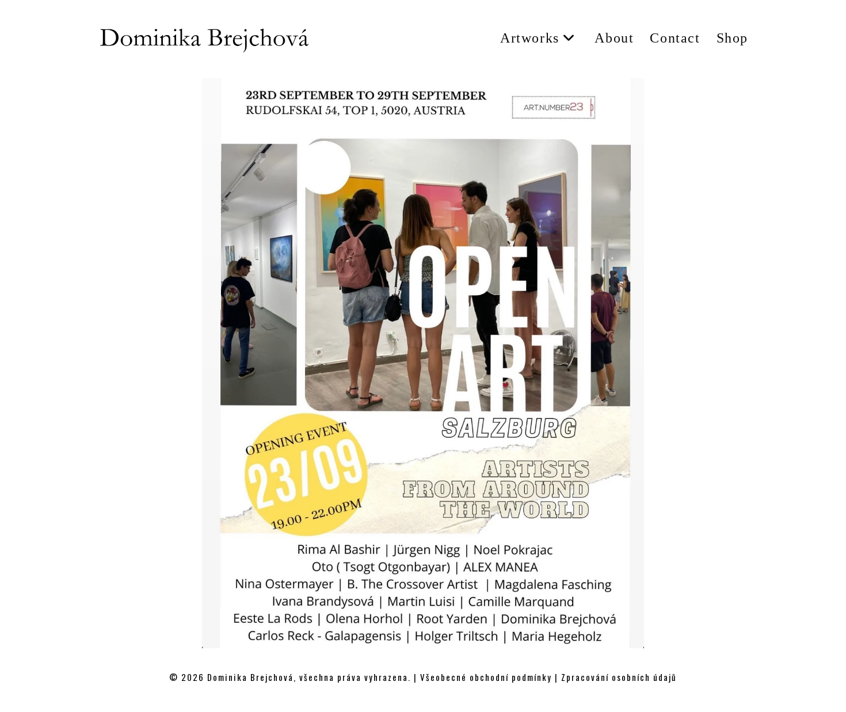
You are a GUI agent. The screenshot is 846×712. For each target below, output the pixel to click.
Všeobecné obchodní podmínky (486, 677)
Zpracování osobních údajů (619, 677)
